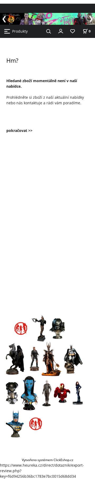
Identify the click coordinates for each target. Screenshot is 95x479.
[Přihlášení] (60, 31)
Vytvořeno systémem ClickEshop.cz (47, 460)
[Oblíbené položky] (72, 31)
